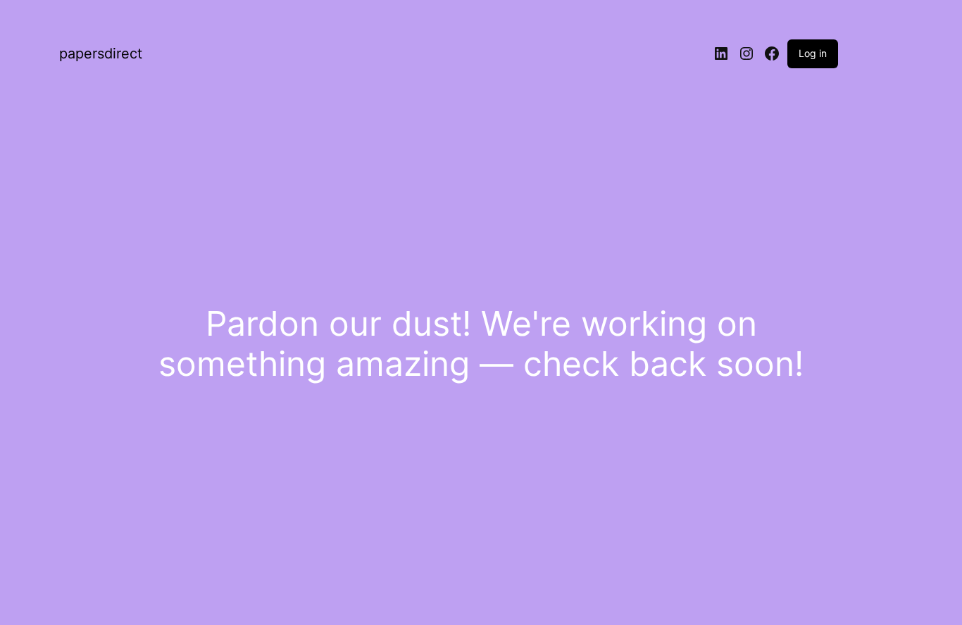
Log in (813, 53)
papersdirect (100, 53)
